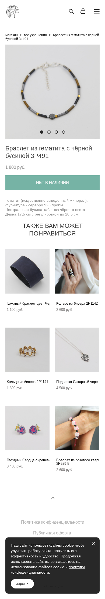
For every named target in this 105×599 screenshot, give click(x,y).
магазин (11, 35)
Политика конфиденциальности (52, 522)
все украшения (35, 35)
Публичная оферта (52, 533)
